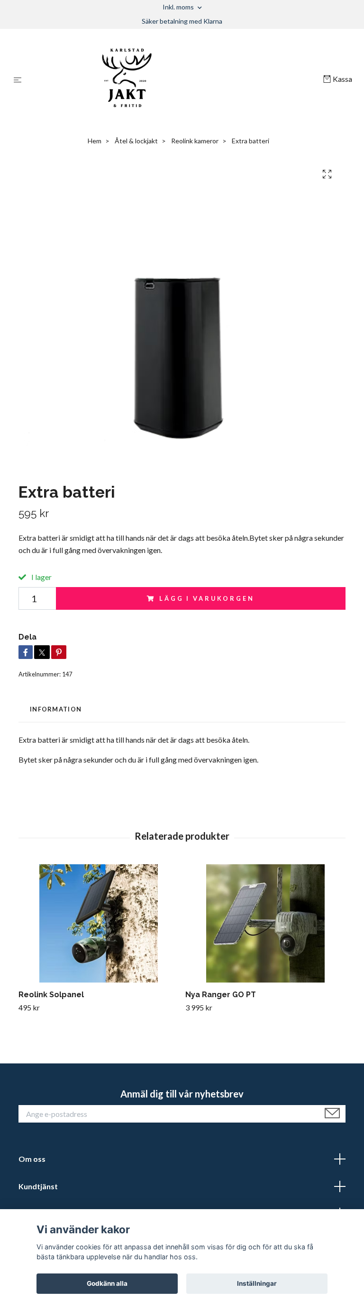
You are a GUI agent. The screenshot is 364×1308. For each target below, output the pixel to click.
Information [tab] (56, 709)
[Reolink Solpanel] (98, 923)
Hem (94, 141)
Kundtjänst (38, 1186)
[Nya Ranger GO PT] (265, 923)
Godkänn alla (107, 1283)
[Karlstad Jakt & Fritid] (174, 79)
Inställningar (257, 1283)
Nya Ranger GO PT (220, 994)
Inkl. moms (179, 7)
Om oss (32, 1158)
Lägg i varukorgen (206, 598)
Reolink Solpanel (51, 994)
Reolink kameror (194, 141)
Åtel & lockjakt (136, 141)
